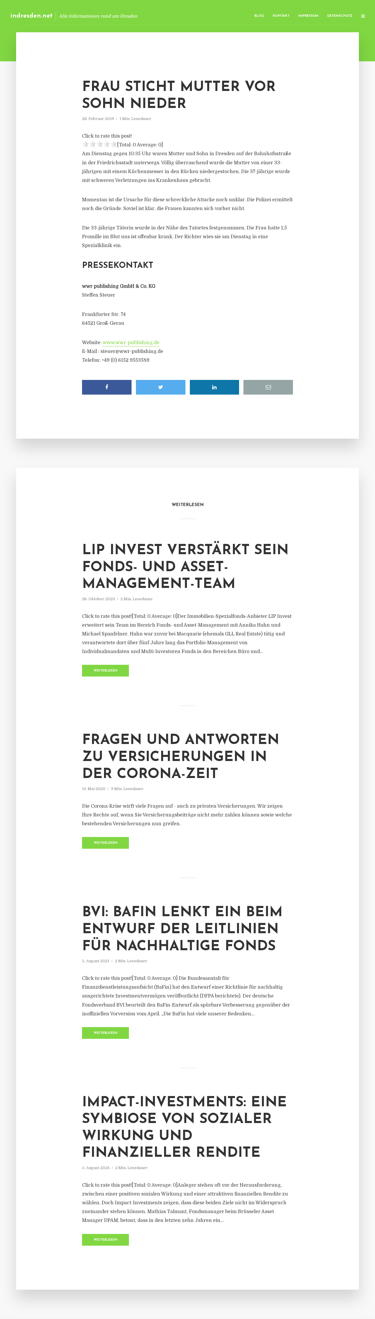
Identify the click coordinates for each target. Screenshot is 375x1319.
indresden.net (31, 16)
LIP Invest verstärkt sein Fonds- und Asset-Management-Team (185, 567)
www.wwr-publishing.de (131, 342)
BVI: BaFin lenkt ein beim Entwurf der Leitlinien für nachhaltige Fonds (182, 929)
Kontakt (281, 16)
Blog (259, 16)
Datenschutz (339, 16)
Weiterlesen (105, 670)
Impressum (308, 16)
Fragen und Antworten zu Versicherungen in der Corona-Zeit (180, 757)
